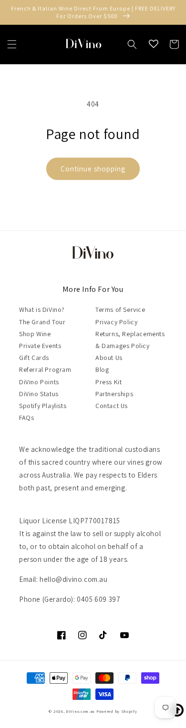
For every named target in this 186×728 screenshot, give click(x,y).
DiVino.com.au (80, 711)
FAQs (26, 417)
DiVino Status (39, 393)
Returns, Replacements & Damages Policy (130, 339)
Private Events (40, 345)
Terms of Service (120, 309)
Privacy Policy (116, 322)
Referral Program (45, 369)
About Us (109, 357)
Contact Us (111, 405)
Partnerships (114, 393)
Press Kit (108, 382)
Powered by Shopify (116, 711)
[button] (11, 44)
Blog (102, 369)
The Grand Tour (42, 322)
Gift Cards (34, 357)
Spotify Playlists (42, 405)
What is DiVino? (42, 309)
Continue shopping (93, 168)
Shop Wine (35, 333)
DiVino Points (39, 382)
